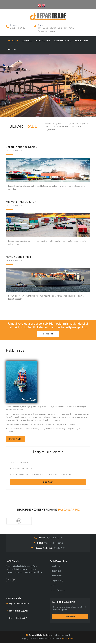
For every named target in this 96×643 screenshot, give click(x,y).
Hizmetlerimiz (42, 41)
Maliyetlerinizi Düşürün (18, 611)
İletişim (12, 49)
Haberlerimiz (81, 41)
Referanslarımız (62, 41)
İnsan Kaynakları (58, 590)
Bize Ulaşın (48, 482)
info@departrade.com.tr (60, 635)
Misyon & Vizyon (58, 580)
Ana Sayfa (13, 41)
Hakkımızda (56, 571)
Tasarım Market (68, 639)
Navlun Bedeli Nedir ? (18, 618)
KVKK (54, 585)
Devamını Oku (15, 439)
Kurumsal (27, 41)
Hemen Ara (48, 334)
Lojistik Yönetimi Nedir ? (19, 603)
